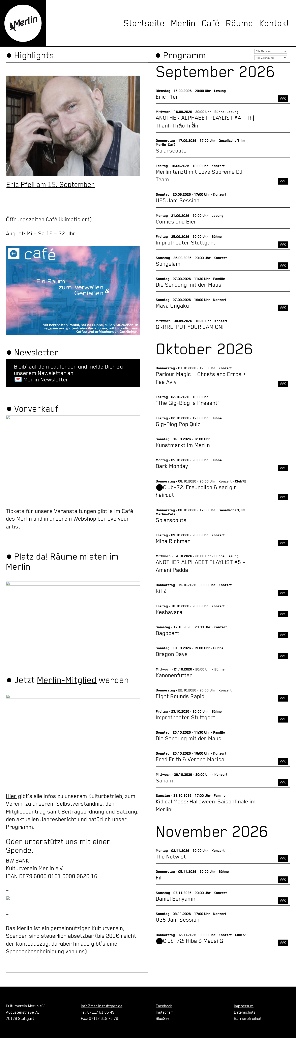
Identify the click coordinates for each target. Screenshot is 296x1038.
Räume (239, 23)
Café (211, 23)
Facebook (164, 1006)
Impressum (244, 1006)
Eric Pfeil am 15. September (50, 185)
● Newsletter (32, 352)
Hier (11, 796)
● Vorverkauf (32, 409)
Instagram (165, 1012)
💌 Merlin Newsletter (41, 379)
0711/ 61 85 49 (100, 1012)
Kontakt (274, 23)
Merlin (183, 23)
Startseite (144, 23)
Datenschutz (244, 1012)
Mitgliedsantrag (26, 811)
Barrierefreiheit (248, 1018)
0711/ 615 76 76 (103, 1018)
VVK (283, 98)
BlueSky (162, 1018)
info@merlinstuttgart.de (101, 1006)
